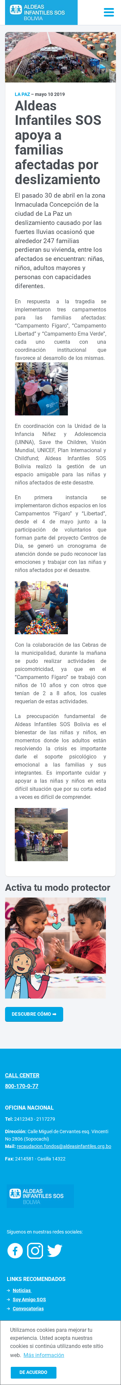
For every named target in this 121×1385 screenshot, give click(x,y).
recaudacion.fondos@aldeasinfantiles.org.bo (64, 1146)
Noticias (22, 1290)
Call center (22, 1075)
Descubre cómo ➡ (34, 1014)
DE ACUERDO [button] (33, 1372)
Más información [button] (44, 1355)
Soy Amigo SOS (29, 1299)
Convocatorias (28, 1308)
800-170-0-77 (21, 1086)
